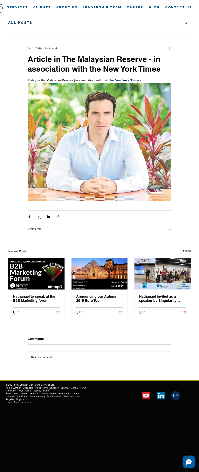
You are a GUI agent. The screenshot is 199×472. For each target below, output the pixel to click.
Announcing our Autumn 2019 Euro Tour (96, 298)
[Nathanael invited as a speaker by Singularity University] (162, 274)
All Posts (20, 22)
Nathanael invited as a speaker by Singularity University (157, 298)
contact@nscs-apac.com (19, 402)
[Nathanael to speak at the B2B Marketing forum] (36, 274)
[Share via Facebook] (29, 217)
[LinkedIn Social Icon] (161, 395)
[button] (186, 22)
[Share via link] (58, 217)
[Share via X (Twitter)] (39, 217)
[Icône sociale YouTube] (146, 395)
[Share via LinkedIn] (48, 217)
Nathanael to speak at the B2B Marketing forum (34, 298)
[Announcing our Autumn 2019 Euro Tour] (100, 274)
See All (187, 250)
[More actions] (169, 48)
